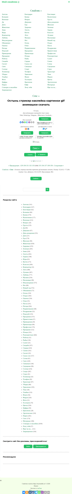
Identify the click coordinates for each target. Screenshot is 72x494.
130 (24, 165)
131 (27, 165)
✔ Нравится (41, 154)
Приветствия (52, 51)
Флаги (27, 77)
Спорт (27, 69)
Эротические (52, 82)
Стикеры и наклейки (9, 87)
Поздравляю (51, 48)
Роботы (4, 59)
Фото (4, 79)
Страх (49, 69)
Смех (4, 66)
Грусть (49, 19)
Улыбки (5, 77)
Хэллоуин (28, 79)
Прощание (6, 56)
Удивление (28, 74)
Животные (6, 27)
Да (3, 22)
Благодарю (28, 14)
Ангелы (5, 14)
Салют (49, 59)
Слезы (49, 64)
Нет (26, 40)
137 (45, 165)
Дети (4, 25)
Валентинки (51, 17)
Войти (28, 446)
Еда (26, 25)
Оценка (4, 46)
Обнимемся (6, 43)
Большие (5, 17)
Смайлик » (36, 10)
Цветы (49, 79)
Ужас (49, 74)
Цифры (4, 82)
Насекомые (51, 38)
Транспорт (51, 72)
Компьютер (6, 35)
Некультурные (7, 40)
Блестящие (51, 14)
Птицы (27, 56)
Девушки (28, 22)
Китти (27, 32)
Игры (4, 32)
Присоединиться (41, 446)
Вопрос (27, 19)
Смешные (28, 66)
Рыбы (27, 59)
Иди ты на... (51, 87)
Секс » (36, 96)
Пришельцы (29, 53)
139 (51, 165)
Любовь (5, 38)
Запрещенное (7, 90)
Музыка (27, 38)
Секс (26, 85)
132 (30, 165)
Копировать (44, 119)
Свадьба (5, 61)
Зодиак (49, 30)
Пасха (49, 46)
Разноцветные (52, 56)
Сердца (27, 61)
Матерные (51, 85)
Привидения (6, 53)
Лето (26, 35)
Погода (4, 48)
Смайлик (5, 169)
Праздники (29, 51)
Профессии (51, 53)
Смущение (51, 66)
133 (33, 165)
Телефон (28, 72)
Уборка (4, 74)
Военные (5, 19)
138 (48, 165)
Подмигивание (30, 48)
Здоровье (28, 27)
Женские (50, 25)
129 (21, 165)
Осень (27, 43)
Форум (49, 77)
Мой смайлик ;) (10, 2)
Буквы (27, 17)
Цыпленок (28, 82)
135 (39, 165)
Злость (27, 30)
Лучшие (50, 35)
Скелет (4, 64)
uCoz (40, 488)
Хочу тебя (28, 87)
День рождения (52, 22)
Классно (50, 32)
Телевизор (5, 72)
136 (42, 165)
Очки (26, 46)
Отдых (49, 43)
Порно (4, 85)
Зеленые (50, 27)
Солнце (4, 69)
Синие (49, 61)
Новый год (51, 40)
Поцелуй (5, 51)
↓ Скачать (30, 155)
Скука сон (28, 64)
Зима (4, 30)
